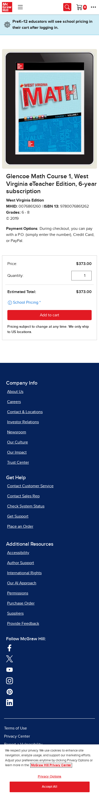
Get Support (17, 516)
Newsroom (16, 432)
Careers (14, 402)
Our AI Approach (21, 583)
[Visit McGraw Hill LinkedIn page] (9, 702)
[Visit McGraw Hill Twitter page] (9, 658)
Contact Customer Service (30, 486)
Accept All (49, 786)
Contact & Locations (25, 412)
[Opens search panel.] (67, 7)
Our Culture (17, 442)
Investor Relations (23, 422)
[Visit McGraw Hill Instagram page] (9, 680)
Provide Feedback (23, 624)
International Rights (24, 573)
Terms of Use (15, 728)
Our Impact (17, 452)
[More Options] (93, 7)
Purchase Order (21, 603)
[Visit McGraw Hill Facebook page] (9, 647)
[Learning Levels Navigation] (20, 7)
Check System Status (25, 506)
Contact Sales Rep (23, 496)
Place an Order (20, 526)
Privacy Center (17, 736)
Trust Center (18, 462)
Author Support (20, 563)
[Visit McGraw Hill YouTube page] (9, 669)
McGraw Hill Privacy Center (51, 765)
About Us (15, 392)
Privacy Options (49, 776)
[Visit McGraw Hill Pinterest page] (9, 691)
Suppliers (15, 613)
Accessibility (18, 553)
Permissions (17, 593)
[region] (49, 770)
